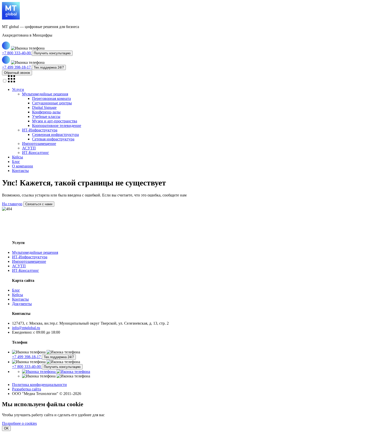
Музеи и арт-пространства (54, 121)
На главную (12, 204)
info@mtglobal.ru (26, 328)
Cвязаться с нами (38, 204)
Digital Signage (44, 107)
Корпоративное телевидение (56, 125)
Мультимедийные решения (45, 94)
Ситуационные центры (52, 103)
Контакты (20, 170)
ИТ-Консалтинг (35, 152)
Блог (16, 161)
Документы (22, 304)
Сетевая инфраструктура (53, 139)
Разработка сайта (26, 389)
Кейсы (17, 157)
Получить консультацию (52, 53)
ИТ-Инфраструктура (39, 130)
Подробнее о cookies (19, 423)
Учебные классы (46, 116)
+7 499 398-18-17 (17, 67)
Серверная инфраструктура (55, 134)
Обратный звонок (17, 73)
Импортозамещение (39, 143)
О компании (22, 166)
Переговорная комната (51, 98)
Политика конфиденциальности (39, 384)
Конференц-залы (46, 112)
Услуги (18, 89)
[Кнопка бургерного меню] (11, 81)
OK (6, 428)
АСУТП (29, 148)
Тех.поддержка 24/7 (49, 67)
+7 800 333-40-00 (17, 53)
